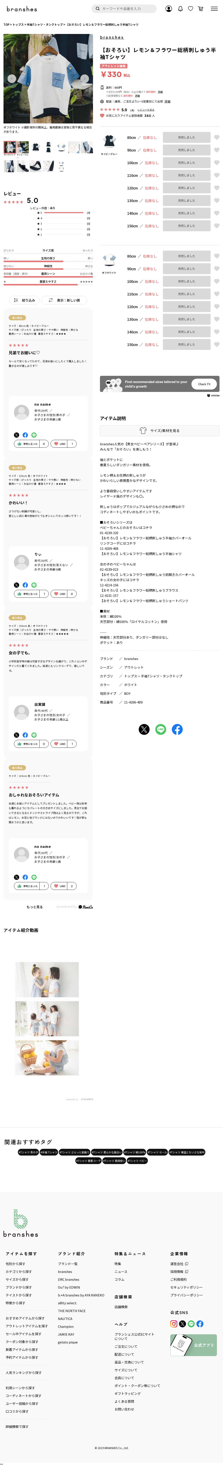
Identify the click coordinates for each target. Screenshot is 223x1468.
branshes (112, 37)
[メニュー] (214, 9)
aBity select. (67, 1303)
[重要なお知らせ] (181, 9)
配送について (124, 1354)
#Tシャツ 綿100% (134, 1152)
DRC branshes (68, 1279)
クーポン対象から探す (22, 1342)
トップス (130, 676)
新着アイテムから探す (22, 1349)
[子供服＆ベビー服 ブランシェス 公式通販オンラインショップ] (22, 9)
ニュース (121, 1271)
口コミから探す (17, 1411)
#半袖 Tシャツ (49, 1152)
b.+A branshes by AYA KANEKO (81, 1295)
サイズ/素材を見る (165, 430)
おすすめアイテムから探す (25, 1318)
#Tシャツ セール (157, 1152)
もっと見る (35, 906)
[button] (12, 78)
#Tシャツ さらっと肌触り (75, 1152)
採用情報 (176, 1271)
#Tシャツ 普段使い (114, 1161)
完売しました (186, 137)
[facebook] (199, 1323)
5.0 (32, 200)
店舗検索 (121, 1307)
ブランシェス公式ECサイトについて (134, 1336)
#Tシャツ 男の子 (28, 1152)
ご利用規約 (178, 1279)
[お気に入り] (191, 9)
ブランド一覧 (68, 1264)
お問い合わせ (124, 1409)
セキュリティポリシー (186, 1287)
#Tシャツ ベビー (137, 1161)
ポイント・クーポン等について (137, 1386)
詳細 (160, 91)
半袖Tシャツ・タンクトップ (161, 676)
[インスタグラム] (173, 1323)
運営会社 (176, 1264)
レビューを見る (146, 109)
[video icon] (47, 1016)
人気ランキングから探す (24, 1372)
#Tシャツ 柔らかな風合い (107, 1152)
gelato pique (68, 1342)
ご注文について (126, 1346)
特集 (118, 1264)
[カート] (201, 9)
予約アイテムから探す (22, 1357)
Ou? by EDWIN (69, 1287)
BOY (127, 693)
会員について (124, 1378)
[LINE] (191, 1323)
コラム (119, 1279)
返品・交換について (129, 1362)
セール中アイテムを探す (23, 1334)
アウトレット (134, 667)
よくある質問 (124, 1401)
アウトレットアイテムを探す (27, 1326)
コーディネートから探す (23, 1396)
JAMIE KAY (66, 1334)
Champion (66, 1326)
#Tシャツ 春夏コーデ (88, 1161)
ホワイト (130, 684)
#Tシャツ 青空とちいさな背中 (186, 1152)
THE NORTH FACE (72, 1311)
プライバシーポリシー (186, 1295)
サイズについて (126, 1370)
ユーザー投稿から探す (22, 1403)
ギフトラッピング (128, 1393)
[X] (182, 1323)
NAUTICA (65, 1318)
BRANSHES (111, 1448)
